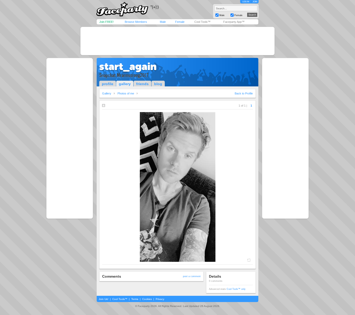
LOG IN (245, 2)
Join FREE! (106, 21)
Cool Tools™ (202, 21)
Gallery (106, 93)
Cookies (147, 299)
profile (107, 84)
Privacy (160, 299)
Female (180, 21)
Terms (134, 299)
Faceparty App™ (234, 21)
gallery (125, 84)
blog (158, 84)
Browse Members (136, 21)
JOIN (255, 2)
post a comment (192, 276)
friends (142, 84)
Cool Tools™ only (236, 289)
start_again (127, 66)
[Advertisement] (177, 41)
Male (163, 21)
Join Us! (103, 299)
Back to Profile (244, 93)
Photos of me (125, 93)
